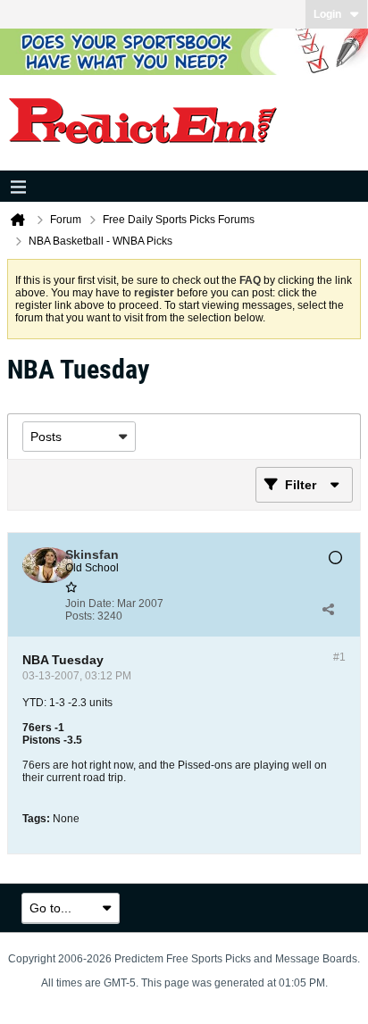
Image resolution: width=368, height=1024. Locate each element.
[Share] (328, 609)
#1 (339, 657)
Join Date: (89, 603)
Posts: (80, 616)
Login (327, 14)
